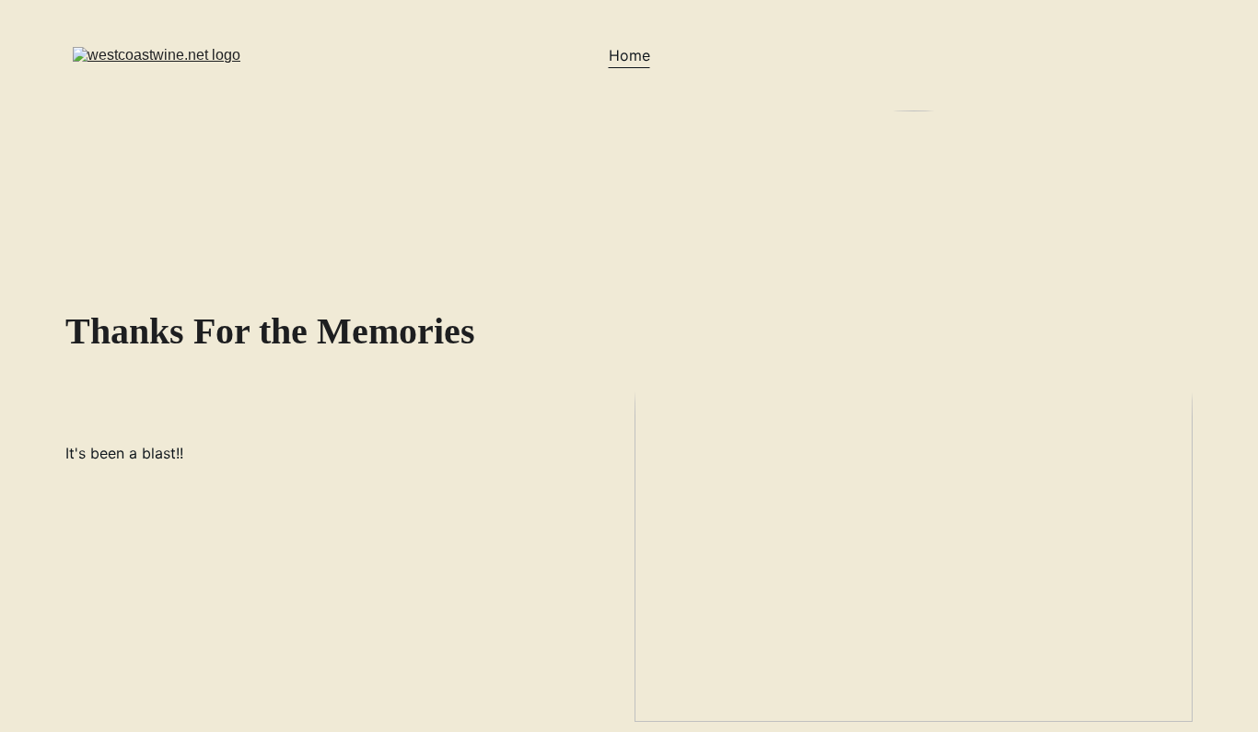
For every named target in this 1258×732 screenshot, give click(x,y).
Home (629, 55)
